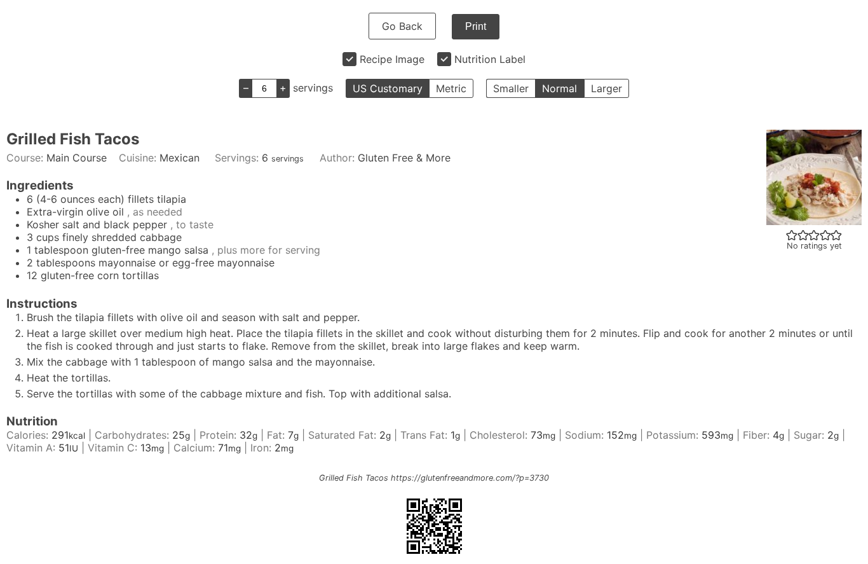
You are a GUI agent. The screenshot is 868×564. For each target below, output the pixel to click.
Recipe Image (392, 59)
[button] (791, 234)
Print (475, 26)
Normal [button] (559, 88)
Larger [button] (606, 88)
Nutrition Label (490, 59)
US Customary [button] (388, 88)
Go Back (402, 26)
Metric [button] (451, 88)
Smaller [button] (511, 88)
